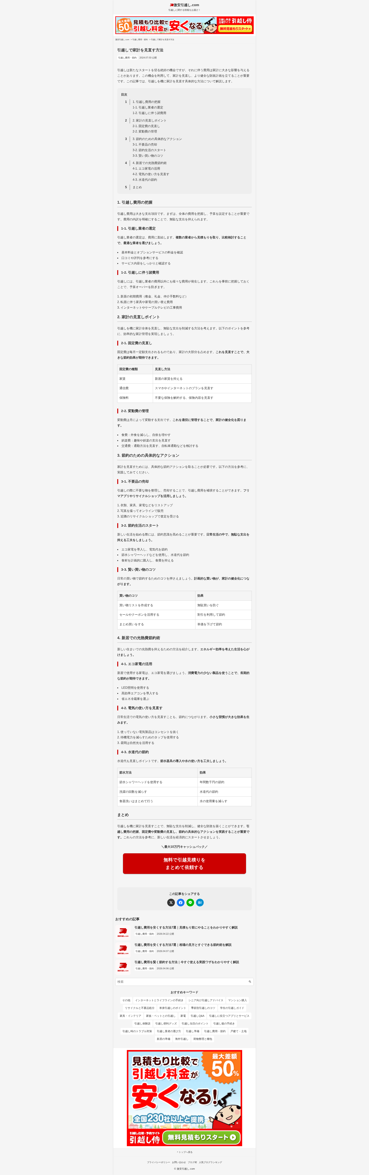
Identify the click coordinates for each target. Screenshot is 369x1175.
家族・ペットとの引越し (161, 1015)
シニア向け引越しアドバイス (205, 1000)
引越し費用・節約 (127, 57)
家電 (183, 1015)
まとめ (137, 187)
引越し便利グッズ (166, 1023)
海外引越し (182, 1038)
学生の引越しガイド (232, 1007)
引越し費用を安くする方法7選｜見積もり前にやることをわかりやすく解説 (186, 927)
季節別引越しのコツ (203, 1007)
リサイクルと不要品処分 (140, 1007)
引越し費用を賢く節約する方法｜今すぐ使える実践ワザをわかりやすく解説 (187, 962)
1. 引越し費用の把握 (146, 101)
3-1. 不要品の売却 (145, 144)
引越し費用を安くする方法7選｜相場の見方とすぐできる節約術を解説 (183, 944)
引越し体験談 (142, 1023)
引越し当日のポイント (195, 1023)
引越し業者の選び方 (169, 1031)
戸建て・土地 (238, 1031)
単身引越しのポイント (172, 1007)
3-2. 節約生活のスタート (149, 150)
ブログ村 (192, 1162)
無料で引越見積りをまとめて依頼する (185, 863)
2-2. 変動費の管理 (145, 131)
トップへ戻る (186, 1152)
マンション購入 (237, 1000)
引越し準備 (192, 1031)
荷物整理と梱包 (202, 1038)
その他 (126, 1000)
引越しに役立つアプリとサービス (229, 1015)
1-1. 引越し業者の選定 (148, 107)
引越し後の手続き (224, 1023)
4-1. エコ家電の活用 (146, 168)
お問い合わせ (179, 1162)
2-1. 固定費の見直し (146, 126)
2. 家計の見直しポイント (150, 120)
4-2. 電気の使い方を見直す (151, 174)
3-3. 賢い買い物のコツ (148, 155)
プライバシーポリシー (158, 1162)
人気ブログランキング (210, 1162)
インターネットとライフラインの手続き (159, 1000)
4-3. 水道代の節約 (145, 179)
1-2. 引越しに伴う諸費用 (149, 113)
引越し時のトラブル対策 (137, 1031)
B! (200, 902)
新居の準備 (163, 1038)
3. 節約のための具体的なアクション (157, 139)
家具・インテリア (130, 1015)
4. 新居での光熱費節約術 (150, 163)
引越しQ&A (197, 1015)
